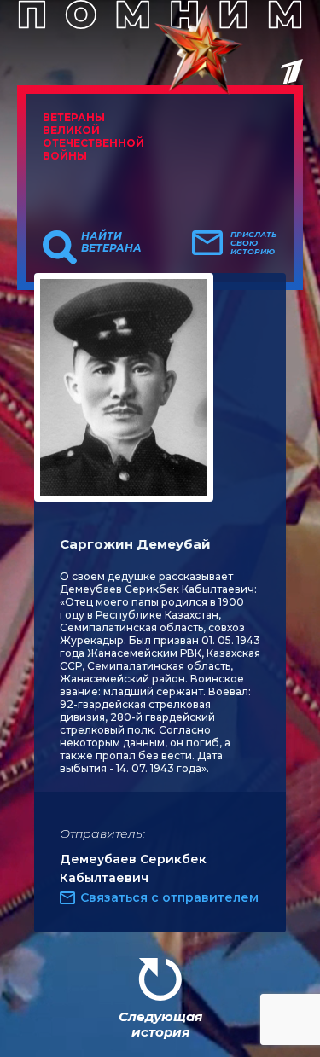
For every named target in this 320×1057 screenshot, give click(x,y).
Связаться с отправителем (169, 897)
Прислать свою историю (253, 243)
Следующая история (160, 1024)
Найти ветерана (111, 242)
